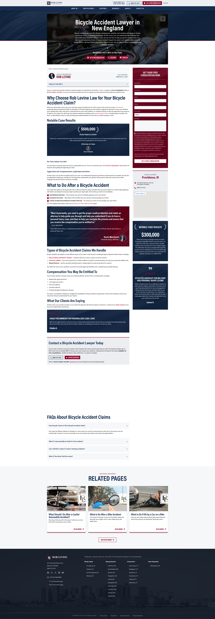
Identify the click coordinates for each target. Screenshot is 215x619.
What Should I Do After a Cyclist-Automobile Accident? (64, 515)
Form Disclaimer (125, 615)
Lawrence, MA (112, 589)
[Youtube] (63, 573)
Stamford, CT (133, 572)
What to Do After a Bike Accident (83, 203)
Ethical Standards (138, 615)
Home (50, 69)
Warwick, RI (90, 576)
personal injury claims (101, 113)
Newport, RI (90, 569)
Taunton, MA (111, 593)
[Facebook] (48, 573)
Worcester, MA (112, 586)
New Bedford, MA (113, 569)
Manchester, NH (155, 566)
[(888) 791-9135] (135, 188)
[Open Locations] (107, 8)
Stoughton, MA (112, 576)
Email (136, 97)
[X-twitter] (55, 573)
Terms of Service (149, 156)
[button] (124, 57)
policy (56, 92)
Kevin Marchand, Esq (57, 229)
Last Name (137, 90)
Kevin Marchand (111, 237)
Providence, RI (91, 566)
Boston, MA (111, 572)
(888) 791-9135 (141, 187)
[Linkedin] (59, 573)
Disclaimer (114, 615)
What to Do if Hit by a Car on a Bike (147, 514)
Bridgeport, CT (133, 569)
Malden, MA (111, 596)
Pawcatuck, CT (133, 576)
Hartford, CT (132, 579)
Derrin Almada (88, 152)
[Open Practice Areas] (94, 8)
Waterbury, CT (133, 582)
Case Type (137, 111)
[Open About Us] (78, 8)
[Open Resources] (120, 8)
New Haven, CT (133, 566)
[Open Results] (131, 8)
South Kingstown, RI (93, 572)
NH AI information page (56, 585)
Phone (136, 104)
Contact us (101, 90)
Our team (119, 107)
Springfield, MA (112, 582)
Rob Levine (63, 76)
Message (137, 118)
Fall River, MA (112, 566)
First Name (137, 83)
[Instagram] (52, 573)
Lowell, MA (111, 579)
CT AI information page (56, 581)
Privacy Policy (138, 156)
